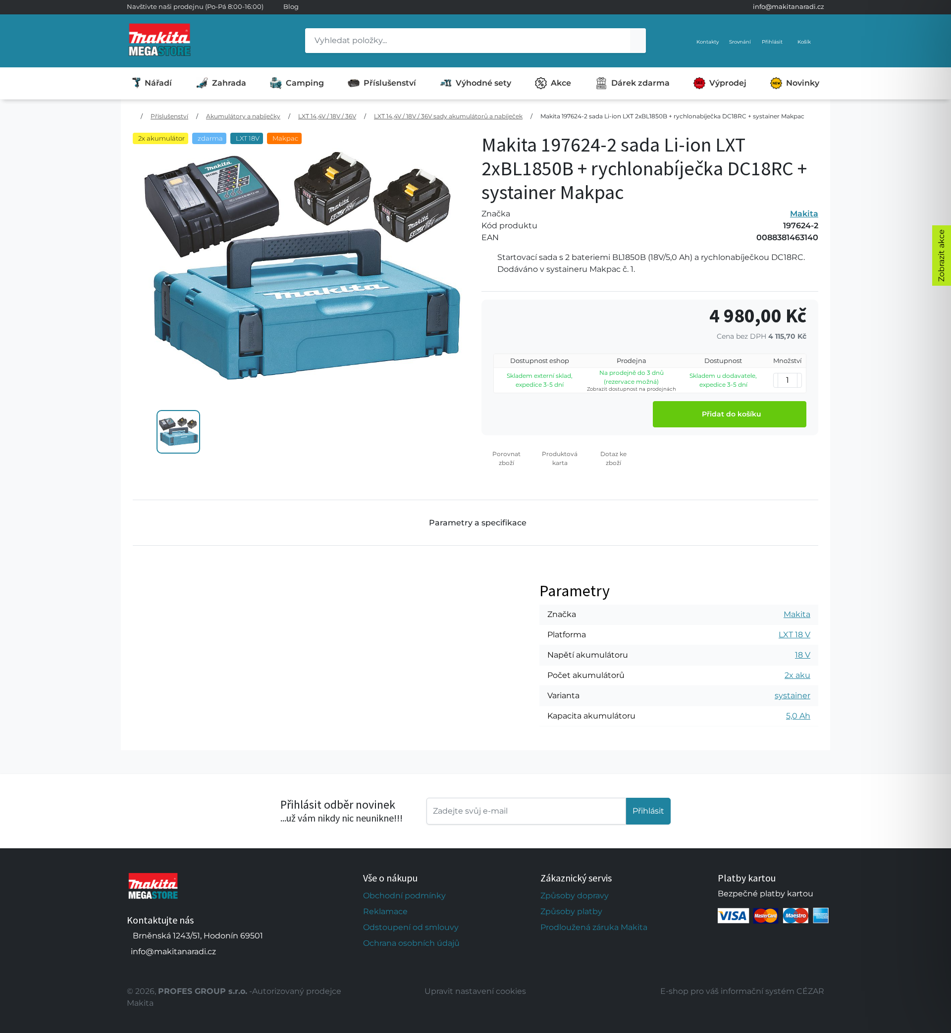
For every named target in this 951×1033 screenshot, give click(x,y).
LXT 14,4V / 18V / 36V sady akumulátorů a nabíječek (448, 116)
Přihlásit (648, 811)
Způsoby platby (571, 911)
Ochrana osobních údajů (411, 943)
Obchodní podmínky (404, 895)
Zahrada (229, 83)
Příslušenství (390, 83)
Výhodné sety (483, 83)
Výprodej (727, 83)
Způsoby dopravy (574, 895)
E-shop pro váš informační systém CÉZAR (742, 991)
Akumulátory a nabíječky (243, 116)
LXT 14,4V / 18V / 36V (327, 116)
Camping (305, 83)
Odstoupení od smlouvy (411, 927)
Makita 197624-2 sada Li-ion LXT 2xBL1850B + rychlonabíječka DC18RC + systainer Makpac (672, 116)
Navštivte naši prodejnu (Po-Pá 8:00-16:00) (195, 6)
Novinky (802, 83)
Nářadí (158, 83)
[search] (638, 40)
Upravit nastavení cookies (475, 991)
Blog (291, 6)
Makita (804, 213)
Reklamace (385, 911)
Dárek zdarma (640, 83)
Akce (561, 83)
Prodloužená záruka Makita (593, 927)
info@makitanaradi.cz (788, 6)
